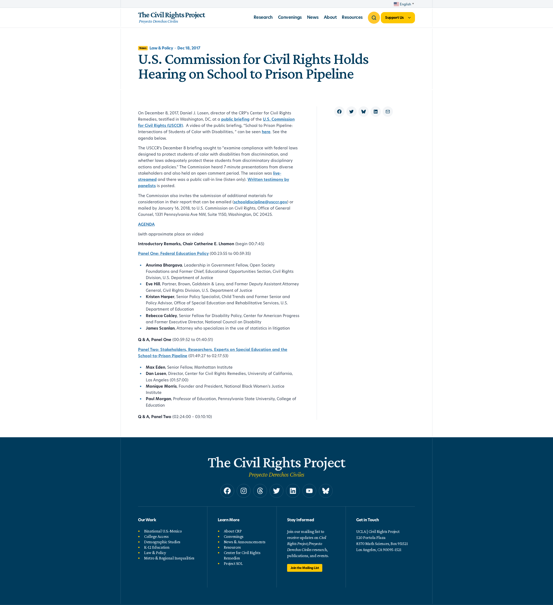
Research (263, 17)
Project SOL (233, 563)
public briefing (235, 119)
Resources (352, 17)
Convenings (290, 17)
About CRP (233, 531)
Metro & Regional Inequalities (169, 558)
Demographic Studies (162, 541)
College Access (156, 536)
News (313, 17)
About (330, 17)
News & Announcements (244, 541)
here (266, 131)
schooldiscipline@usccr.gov (260, 202)
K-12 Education (156, 547)
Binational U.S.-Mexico (163, 531)
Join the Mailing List (305, 568)
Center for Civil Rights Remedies (242, 555)
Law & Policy (155, 552)
